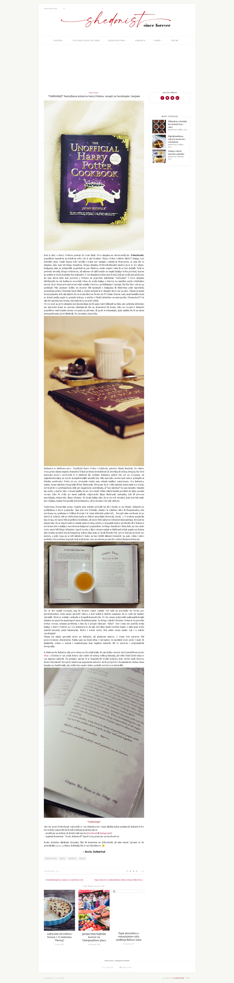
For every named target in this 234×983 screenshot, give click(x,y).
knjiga (62, 858)
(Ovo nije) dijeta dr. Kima (86, 40)
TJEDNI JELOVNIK (116, 40)
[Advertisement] (117, 71)
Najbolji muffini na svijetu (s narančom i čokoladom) (176, 139)
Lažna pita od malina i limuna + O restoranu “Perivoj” (59, 937)
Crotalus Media (178, 978)
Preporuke (93, 93)
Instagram (105, 833)
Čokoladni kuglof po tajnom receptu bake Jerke (64, 880)
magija (82, 858)
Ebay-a (47, 655)
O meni (157, 40)
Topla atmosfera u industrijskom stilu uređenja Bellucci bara (118, 880)
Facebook (92, 833)
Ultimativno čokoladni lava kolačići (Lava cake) (177, 124)
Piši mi (174, 40)
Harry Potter (51, 858)
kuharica (72, 858)
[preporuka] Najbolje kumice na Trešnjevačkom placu (94, 937)
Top (187, 978)
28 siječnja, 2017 (51, 871)
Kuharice (140, 40)
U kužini (57, 40)
